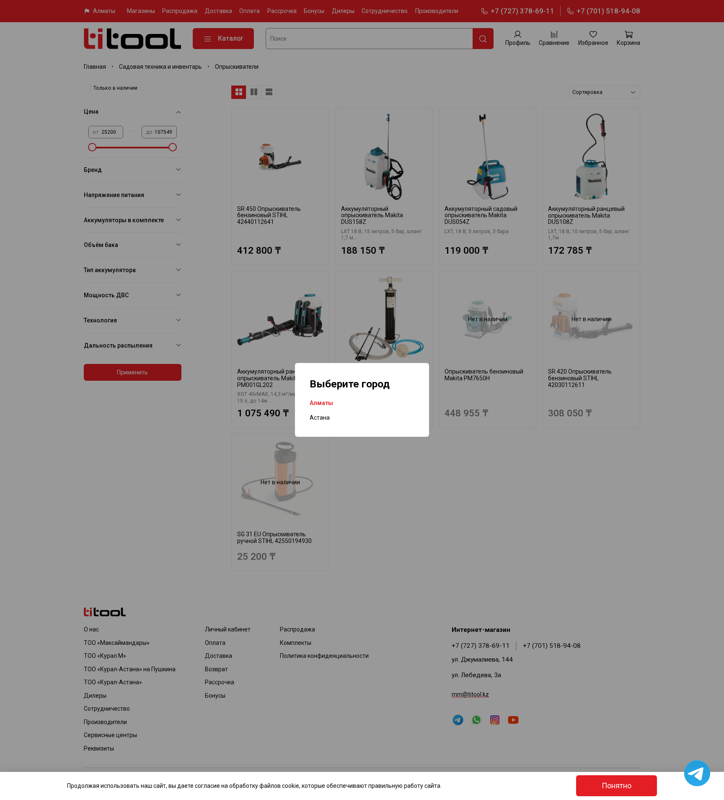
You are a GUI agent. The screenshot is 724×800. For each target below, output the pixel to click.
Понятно (616, 786)
